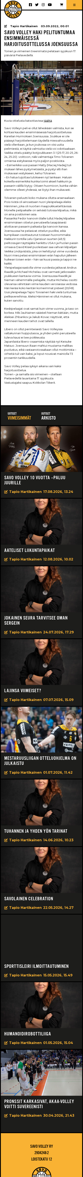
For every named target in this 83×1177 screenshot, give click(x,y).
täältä (48, 120)
